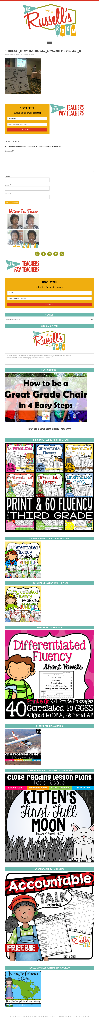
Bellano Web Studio (79, 1016)
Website (8, 194)
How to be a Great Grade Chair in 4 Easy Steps (49, 429)
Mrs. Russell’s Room (19, 1016)
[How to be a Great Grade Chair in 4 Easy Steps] (46, 421)
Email (8, 185)
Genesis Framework (58, 1016)
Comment (9, 151)
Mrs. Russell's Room (49, 20)
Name (8, 176)
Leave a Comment (28, 54)
